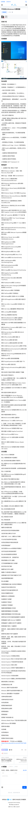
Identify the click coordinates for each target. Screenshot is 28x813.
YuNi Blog (18, 802)
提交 (24, 787)
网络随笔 (4, 12)
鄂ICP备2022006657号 (14, 804)
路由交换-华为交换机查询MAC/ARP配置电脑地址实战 (6, 761)
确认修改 (25, 770)
